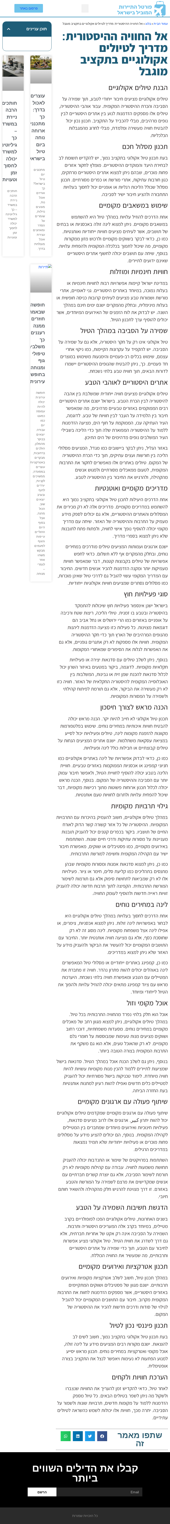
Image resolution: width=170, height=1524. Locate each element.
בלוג (148, 24)
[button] (85, 8)
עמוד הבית (161, 24)
